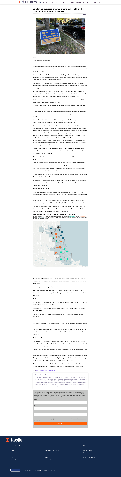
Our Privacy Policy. (37, 420)
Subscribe (60, 423)
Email (35, 399)
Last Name (36, 411)
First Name (36, 405)
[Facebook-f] (87, 14)
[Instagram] (85, 14)
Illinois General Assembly (42, 370)
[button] (40, 2)
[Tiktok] (84, 14)
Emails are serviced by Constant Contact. (79, 419)
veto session (52, 370)
